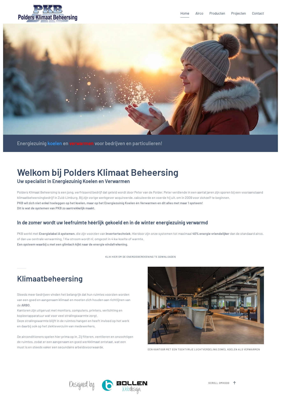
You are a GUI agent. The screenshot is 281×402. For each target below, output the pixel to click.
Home (184, 13)
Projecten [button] (238, 13)
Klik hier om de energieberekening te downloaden (140, 256)
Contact (258, 13)
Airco (199, 13)
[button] (234, 383)
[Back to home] (47, 13)
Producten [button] (217, 13)
